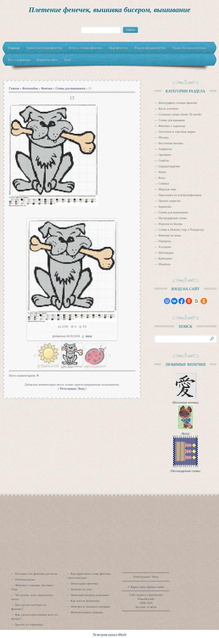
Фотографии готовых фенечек (177, 103)
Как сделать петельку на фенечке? (28, 607)
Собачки (163, 183)
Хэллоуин (164, 247)
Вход (81, 388)
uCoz (153, 607)
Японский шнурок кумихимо (90, 595)
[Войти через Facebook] (181, 301)
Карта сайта (138, 587)
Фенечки (46, 88)
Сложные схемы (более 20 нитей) (180, 114)
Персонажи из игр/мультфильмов (179, 195)
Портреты (164, 241)
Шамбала (164, 264)
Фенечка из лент (81, 589)
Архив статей (155, 587)
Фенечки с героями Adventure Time (32, 587)
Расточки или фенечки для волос (36, 574)
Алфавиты (165, 149)
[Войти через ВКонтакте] (174, 301)
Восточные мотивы (170, 143)
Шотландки (165, 253)
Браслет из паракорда (29, 624)
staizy (88, 336)
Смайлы (163, 160)
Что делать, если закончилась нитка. (32, 597)
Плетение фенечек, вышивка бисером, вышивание (109, 9)
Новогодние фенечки (84, 583)
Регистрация (68, 388)
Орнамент (164, 155)
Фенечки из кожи (169, 235)
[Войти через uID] (167, 301)
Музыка (163, 137)
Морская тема (167, 189)
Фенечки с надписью (171, 126)
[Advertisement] (109, 538)
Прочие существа (169, 201)
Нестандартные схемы (172, 218)
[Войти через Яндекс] (189, 301)
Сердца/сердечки (169, 166)
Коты (161, 178)
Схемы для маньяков (171, 120)
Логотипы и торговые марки (176, 132)
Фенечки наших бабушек (87, 612)
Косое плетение (168, 108)
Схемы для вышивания (70, 88)
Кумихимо (165, 258)
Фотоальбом (30, 88)
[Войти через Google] (196, 301)
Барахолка (164, 206)
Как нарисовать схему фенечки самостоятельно (89, 576)
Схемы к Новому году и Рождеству (181, 229)
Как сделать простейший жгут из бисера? (34, 617)
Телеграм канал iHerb (109, 634)
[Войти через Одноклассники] (204, 301)
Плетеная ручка (25, 579)
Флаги (162, 172)
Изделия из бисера (170, 224)
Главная (14, 88)
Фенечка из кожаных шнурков (90, 606)
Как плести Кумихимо (85, 601)
